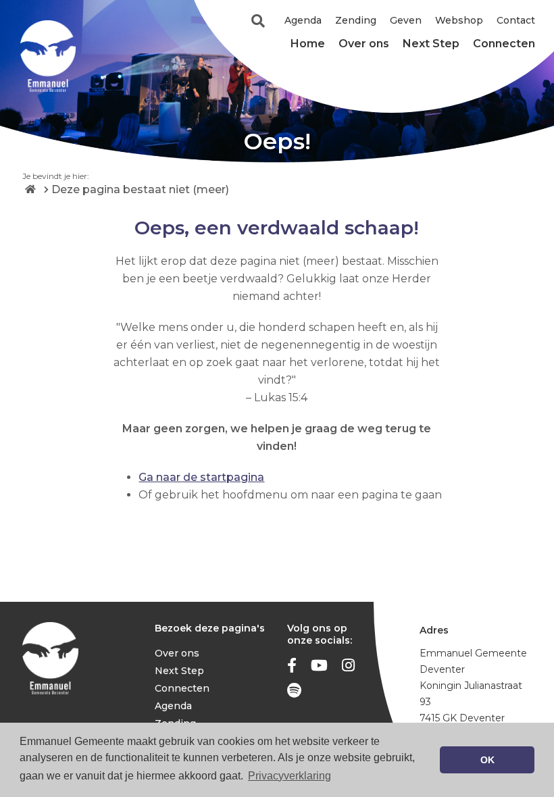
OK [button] (487, 759)
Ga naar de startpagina (201, 477)
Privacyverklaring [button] (289, 775)
